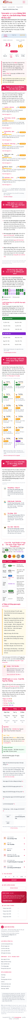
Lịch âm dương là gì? (8, 804)
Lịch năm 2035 (11, 7)
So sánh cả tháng (8, 196)
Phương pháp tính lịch (6, 979)
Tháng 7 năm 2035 (7, 913)
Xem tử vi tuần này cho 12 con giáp (11, 455)
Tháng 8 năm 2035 (7, 916)
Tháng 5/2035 (19, 7)
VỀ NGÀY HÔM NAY (14, 888)
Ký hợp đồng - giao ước (9, 132)
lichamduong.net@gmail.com (9, 934)
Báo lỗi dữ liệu (14, 828)
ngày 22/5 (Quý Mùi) (9, 235)
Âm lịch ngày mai (5, 946)
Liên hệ (2, 981)
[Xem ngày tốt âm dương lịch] (8, 2)
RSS (8, 988)
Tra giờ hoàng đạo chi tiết (9, 352)
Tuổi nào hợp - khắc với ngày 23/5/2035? (14, 809)
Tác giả (3, 977)
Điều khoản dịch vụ (5, 986)
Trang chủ (4, 7)
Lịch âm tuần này (5, 948)
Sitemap (3, 988)
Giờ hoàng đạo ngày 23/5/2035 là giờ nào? (14, 797)
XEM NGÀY (14, 880)
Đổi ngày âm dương (5, 953)
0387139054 (5, 936)
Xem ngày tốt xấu (5, 959)
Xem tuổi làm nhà (5, 964)
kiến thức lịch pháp (9, 776)
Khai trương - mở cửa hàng (9, 118)
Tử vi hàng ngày (5, 966)
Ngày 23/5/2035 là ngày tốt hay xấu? (13, 791)
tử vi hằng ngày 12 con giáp (13, 375)
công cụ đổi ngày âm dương (12, 686)
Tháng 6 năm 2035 (7, 911)
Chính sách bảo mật (6, 984)
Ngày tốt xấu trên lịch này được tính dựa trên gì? (13, 763)
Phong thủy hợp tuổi (6, 968)
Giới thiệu (3, 974)
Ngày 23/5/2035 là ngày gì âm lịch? (12, 786)
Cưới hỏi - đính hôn (9, 107)
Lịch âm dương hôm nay (7, 944)
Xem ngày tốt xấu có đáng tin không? (12, 781)
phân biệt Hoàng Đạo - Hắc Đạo (11, 189)
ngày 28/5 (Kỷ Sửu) (19, 240)
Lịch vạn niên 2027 (5, 950)
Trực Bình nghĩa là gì (15, 188)
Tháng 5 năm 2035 (7, 908)
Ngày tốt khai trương (6, 961)
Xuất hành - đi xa (8, 177)
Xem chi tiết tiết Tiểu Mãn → (14, 674)
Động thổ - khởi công (9, 143)
